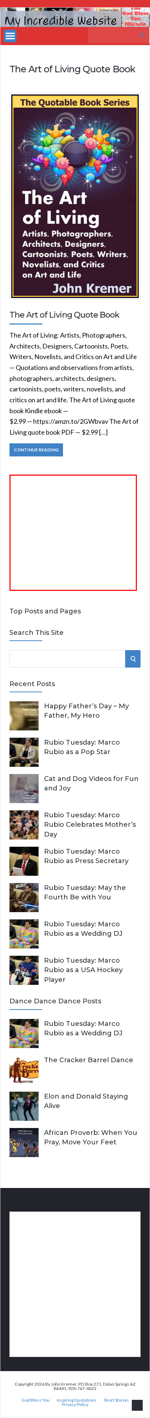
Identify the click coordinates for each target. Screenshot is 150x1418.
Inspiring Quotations (76, 1400)
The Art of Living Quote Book (64, 315)
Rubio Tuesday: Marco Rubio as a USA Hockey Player (83, 969)
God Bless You (35, 1400)
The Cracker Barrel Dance (88, 1060)
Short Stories (116, 1400)
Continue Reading (36, 449)
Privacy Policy (75, 1404)
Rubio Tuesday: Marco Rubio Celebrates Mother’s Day (90, 824)
